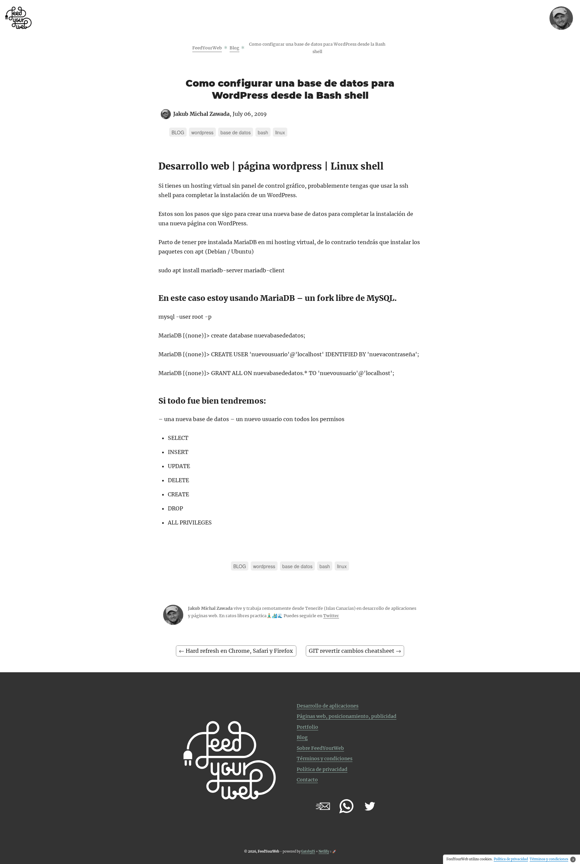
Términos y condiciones (324, 759)
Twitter (331, 615)
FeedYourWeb (207, 47)
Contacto (307, 780)
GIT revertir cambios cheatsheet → (355, 650)
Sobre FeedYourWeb (320, 748)
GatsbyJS (308, 852)
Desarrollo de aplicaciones (327, 706)
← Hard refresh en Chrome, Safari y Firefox (236, 650)
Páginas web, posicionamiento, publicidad (346, 716)
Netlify (324, 852)
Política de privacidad (322, 769)
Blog (234, 47)
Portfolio (307, 727)
